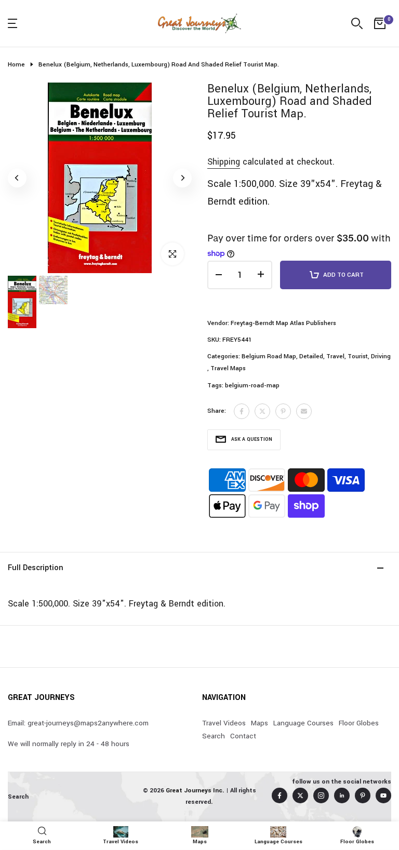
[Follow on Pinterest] (362, 795)
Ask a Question (251, 439)
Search (213, 736)
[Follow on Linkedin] (342, 795)
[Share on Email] (304, 411)
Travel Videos (224, 723)
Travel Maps (228, 368)
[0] (379, 23)
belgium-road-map (252, 385)
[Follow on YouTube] (383, 795)
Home (16, 64)
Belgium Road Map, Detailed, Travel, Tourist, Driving (316, 356)
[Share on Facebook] (241, 411)
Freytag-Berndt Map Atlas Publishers (283, 323)
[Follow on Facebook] (279, 795)
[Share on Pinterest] (283, 411)
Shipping (223, 162)
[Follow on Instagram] (321, 795)
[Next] (182, 178)
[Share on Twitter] (262, 411)
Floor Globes (359, 723)
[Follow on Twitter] (300, 795)
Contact (243, 736)
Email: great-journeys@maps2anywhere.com (78, 723)
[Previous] (17, 178)
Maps (259, 723)
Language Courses (303, 723)
